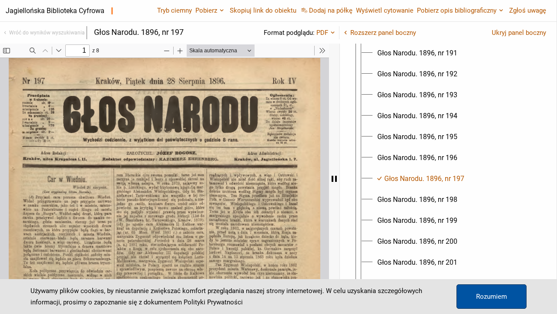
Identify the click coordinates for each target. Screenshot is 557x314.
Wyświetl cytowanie (384, 10)
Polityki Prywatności (213, 302)
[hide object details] (334, 179)
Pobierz (206, 10)
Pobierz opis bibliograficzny (457, 10)
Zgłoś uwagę (527, 10)
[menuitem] (417, 53)
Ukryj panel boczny (519, 33)
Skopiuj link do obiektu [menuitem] (263, 10)
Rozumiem (491, 296)
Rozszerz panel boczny (383, 33)
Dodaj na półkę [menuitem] (330, 10)
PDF (322, 33)
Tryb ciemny (174, 10)
